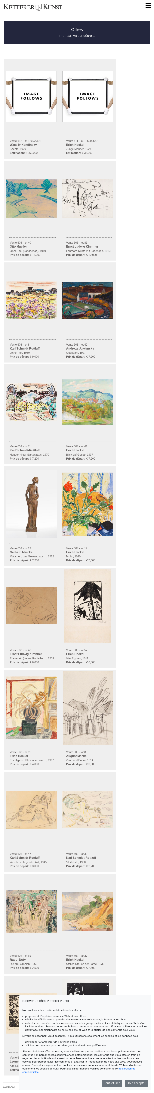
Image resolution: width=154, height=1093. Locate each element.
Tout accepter (136, 1083)
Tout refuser (112, 1083)
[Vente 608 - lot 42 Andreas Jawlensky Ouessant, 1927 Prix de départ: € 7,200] (88, 317)
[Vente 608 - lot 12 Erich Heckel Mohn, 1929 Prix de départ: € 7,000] (88, 534)
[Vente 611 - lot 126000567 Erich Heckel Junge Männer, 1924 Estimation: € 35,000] (88, 120)
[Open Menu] (148, 5)
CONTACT (9, 1086)
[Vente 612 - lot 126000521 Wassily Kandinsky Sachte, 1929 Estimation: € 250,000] (32, 120)
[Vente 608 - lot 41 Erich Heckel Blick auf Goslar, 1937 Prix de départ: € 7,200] (88, 423)
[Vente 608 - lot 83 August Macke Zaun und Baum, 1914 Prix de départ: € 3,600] (88, 744)
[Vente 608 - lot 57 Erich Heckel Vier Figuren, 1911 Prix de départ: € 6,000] (88, 642)
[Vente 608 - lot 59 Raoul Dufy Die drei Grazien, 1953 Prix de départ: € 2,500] (32, 931)
